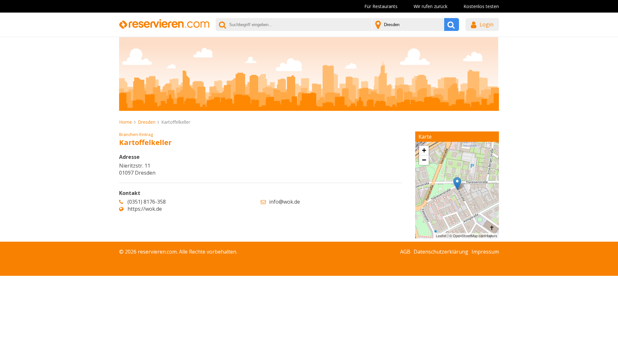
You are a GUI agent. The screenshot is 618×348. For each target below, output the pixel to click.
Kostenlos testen (481, 6)
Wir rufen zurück (430, 6)
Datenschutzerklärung (441, 251)
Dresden (146, 122)
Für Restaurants (381, 6)
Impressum (485, 251)
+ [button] (424, 150)
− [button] (424, 160)
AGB (405, 251)
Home (125, 122)
